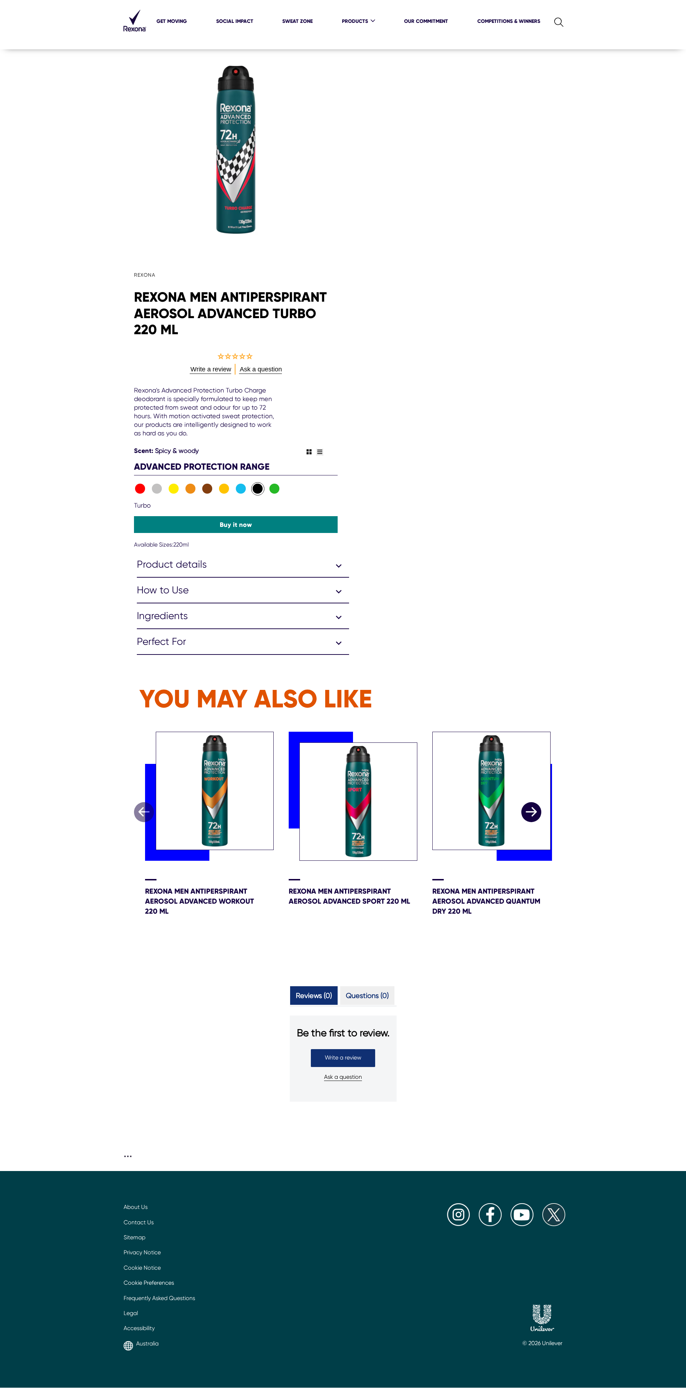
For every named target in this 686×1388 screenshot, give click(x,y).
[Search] (553, 20)
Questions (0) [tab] (367, 995)
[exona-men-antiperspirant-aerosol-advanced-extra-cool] (241, 488)
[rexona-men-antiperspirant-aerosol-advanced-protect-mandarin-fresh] (224, 488)
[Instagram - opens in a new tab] (458, 1224)
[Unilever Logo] (542, 1319)
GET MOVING (171, 21)
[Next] (531, 812)
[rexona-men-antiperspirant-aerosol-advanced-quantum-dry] (274, 488)
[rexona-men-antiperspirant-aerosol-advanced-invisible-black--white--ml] (157, 488)
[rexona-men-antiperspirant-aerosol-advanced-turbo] (257, 488)
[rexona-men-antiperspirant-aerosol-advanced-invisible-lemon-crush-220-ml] (173, 488)
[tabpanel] (343, 1070)
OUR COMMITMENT (426, 21)
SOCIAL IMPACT (234, 21)
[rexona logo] (134, 36)
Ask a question (343, 1076)
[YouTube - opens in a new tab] (522, 1224)
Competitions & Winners (508, 21)
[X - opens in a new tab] (553, 1224)
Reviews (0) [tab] (314, 995)
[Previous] (144, 812)
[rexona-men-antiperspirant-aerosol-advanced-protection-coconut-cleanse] (207, 488)
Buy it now (236, 524)
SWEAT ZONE (297, 21)
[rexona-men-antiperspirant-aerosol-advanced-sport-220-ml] (140, 488)
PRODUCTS (355, 21)
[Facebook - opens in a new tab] (490, 1224)
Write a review (343, 1057)
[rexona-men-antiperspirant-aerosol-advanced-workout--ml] (190, 488)
